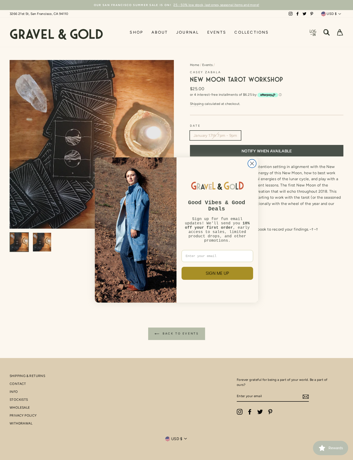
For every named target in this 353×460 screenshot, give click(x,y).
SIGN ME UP (217, 273)
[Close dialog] (252, 163)
